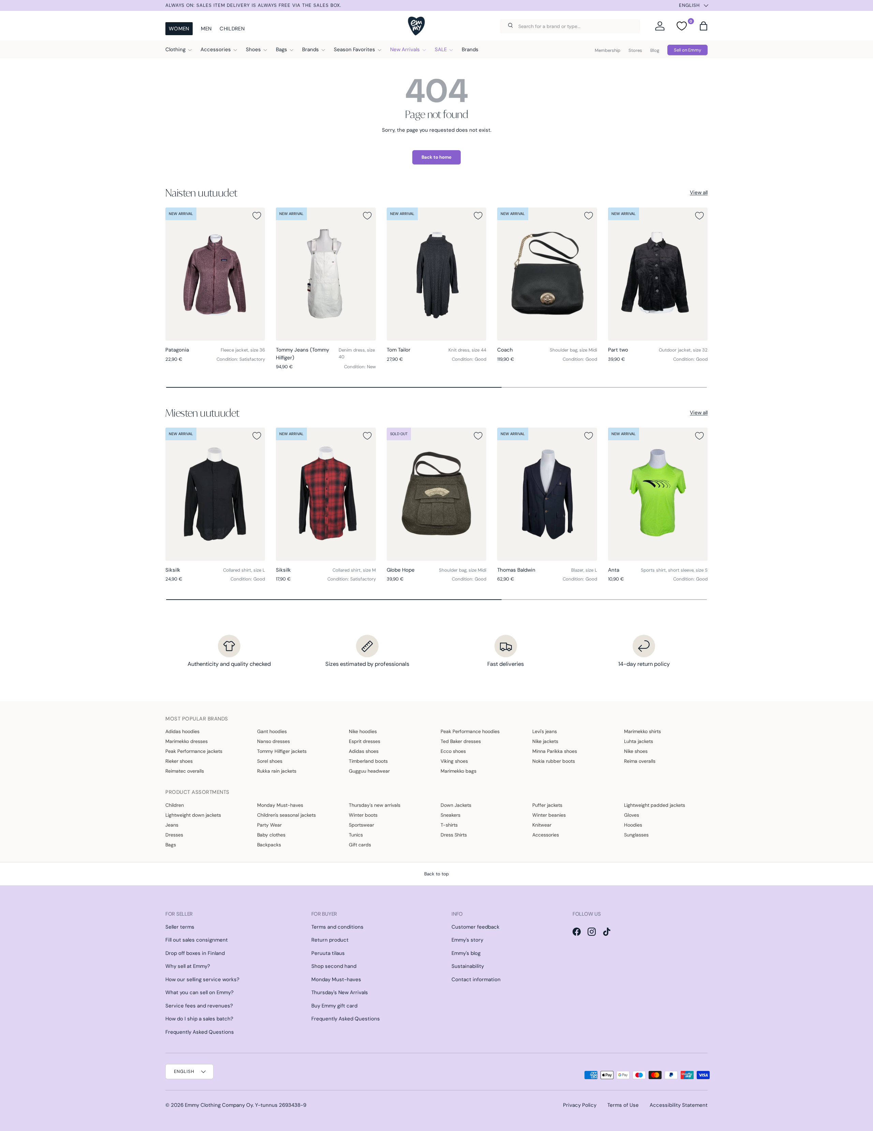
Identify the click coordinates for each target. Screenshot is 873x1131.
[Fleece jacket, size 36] (215, 274)
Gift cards (360, 845)
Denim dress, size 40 (357, 353)
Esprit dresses (364, 741)
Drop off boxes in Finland (195, 953)
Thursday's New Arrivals (339, 992)
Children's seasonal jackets (286, 815)
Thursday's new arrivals (374, 805)
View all (699, 192)
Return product (330, 939)
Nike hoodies (363, 731)
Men (206, 28)
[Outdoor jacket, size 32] (658, 274)
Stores (635, 50)
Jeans (171, 825)
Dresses (174, 835)
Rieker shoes (179, 761)
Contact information (476, 979)
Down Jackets (456, 805)
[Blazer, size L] (547, 494)
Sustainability (468, 966)
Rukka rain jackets (276, 771)
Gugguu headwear (369, 771)
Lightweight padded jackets (654, 805)
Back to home (436, 157)
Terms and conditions (337, 927)
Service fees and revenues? (199, 1005)
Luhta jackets (638, 741)
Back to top (436, 874)
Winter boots (363, 815)
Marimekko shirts (642, 731)
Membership (607, 50)
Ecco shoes (453, 751)
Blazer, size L (584, 570)
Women (179, 28)
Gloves (631, 815)
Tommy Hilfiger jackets (282, 751)
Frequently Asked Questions (199, 1032)
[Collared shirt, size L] (215, 494)
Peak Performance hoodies (470, 731)
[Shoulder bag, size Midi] (547, 274)
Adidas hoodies (182, 731)
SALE (441, 49)
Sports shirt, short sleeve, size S (674, 570)
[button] (703, 25)
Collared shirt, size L (244, 570)
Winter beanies (549, 815)
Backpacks (269, 845)
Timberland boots (368, 761)
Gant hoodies (272, 731)
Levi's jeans (544, 731)
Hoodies (633, 825)
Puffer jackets (547, 805)
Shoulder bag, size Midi (573, 350)
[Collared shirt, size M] (325, 494)
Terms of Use (623, 1105)
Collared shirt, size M (354, 570)
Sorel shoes (269, 761)
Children (232, 28)
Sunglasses (636, 835)
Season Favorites (354, 49)
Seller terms (179, 927)
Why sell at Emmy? (187, 966)
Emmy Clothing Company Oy (219, 1105)
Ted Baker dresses (461, 741)
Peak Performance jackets (193, 751)
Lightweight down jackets (193, 815)
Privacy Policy (579, 1105)
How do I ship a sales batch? (199, 1018)
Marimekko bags (458, 771)
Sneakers (450, 815)
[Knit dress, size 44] (436, 274)
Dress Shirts (454, 835)
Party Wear (269, 825)
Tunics (356, 835)
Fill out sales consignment (196, 939)
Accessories (216, 49)
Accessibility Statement (679, 1105)
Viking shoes (454, 761)
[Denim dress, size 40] (325, 274)
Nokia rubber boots (553, 761)
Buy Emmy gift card (334, 1005)
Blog (654, 50)
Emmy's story (467, 939)
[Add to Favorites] (257, 215)
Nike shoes (636, 751)
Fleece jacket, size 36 (243, 350)
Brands (310, 49)
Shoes (253, 49)
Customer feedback (476, 927)
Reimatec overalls (184, 771)
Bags (281, 49)
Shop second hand (333, 966)
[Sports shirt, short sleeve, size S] (658, 494)
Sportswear (361, 825)
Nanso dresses (273, 741)
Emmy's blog (466, 953)
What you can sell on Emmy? (199, 992)
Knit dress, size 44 (467, 350)
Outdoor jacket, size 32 (683, 350)
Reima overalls (639, 761)
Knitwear (541, 825)
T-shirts (449, 825)
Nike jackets (545, 741)
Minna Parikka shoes (554, 751)
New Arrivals (405, 49)
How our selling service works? (202, 979)
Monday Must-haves (280, 805)
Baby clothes (271, 835)
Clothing (175, 49)
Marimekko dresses (186, 741)
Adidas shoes (364, 751)
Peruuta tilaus (328, 953)
